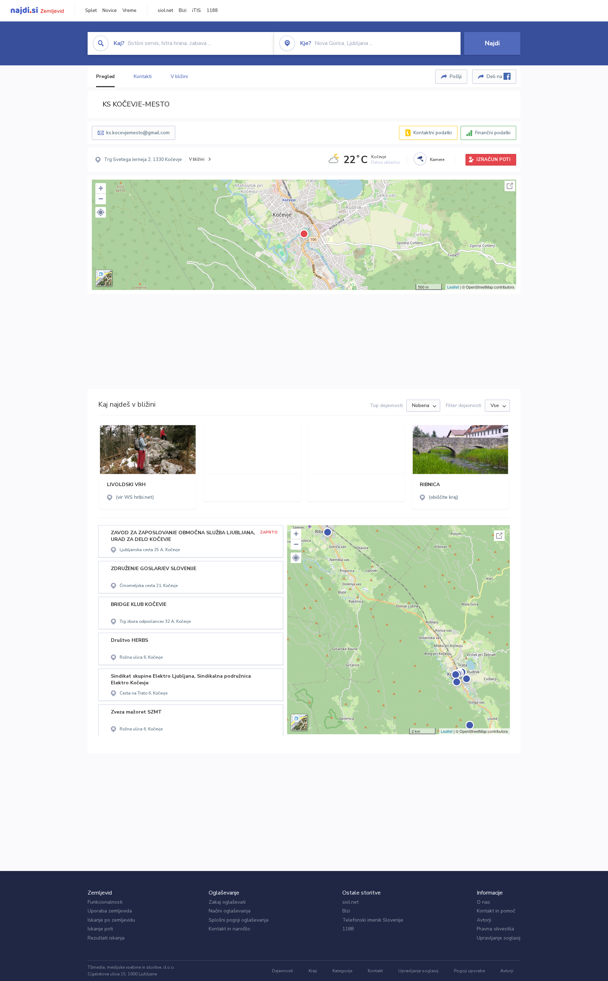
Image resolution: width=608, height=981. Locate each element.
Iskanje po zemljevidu (111, 920)
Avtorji (484, 920)
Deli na (495, 76)
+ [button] (101, 188)
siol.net (165, 10)
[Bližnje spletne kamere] (420, 159)
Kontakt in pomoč (496, 911)
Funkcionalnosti (105, 902)
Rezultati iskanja (106, 938)
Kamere (437, 159)
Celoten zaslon (510, 186)
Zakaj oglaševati (227, 902)
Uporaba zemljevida (110, 911)
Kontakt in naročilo (229, 928)
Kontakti (142, 76)
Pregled (105, 76)
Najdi (492, 43)
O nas (483, 902)
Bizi (182, 10)
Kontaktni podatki (432, 132)
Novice (109, 10)
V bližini (179, 76)
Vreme (129, 10)
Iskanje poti (100, 928)
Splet (91, 10)
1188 (212, 10)
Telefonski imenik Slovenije (372, 920)
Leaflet (453, 287)
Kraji (313, 971)
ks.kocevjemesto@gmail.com (138, 132)
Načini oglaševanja (230, 911)
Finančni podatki (493, 132)
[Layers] (104, 278)
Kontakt (375, 971)
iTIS (196, 10)
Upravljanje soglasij (498, 938)
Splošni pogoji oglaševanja (238, 920)
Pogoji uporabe (469, 971)
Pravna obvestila (495, 928)
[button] (100, 212)
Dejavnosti (282, 971)
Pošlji (456, 76)
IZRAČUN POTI (493, 159)
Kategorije (342, 971)
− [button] (101, 198)
